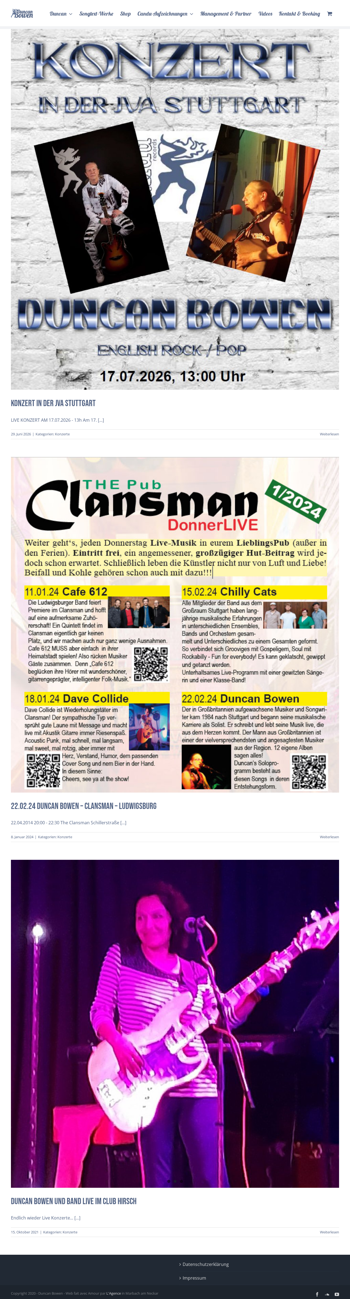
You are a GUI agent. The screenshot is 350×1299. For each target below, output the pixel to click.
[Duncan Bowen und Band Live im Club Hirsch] (175, 1024)
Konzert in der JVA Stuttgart (175, 199)
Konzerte (175, 226)
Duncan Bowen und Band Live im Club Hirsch (73, 1201)
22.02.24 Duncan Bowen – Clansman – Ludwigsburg (175, 614)
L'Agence (113, 1293)
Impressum (194, 1278)
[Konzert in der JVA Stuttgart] (175, 209)
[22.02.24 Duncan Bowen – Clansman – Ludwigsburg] (175, 625)
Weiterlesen (329, 434)
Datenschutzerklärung (206, 1264)
